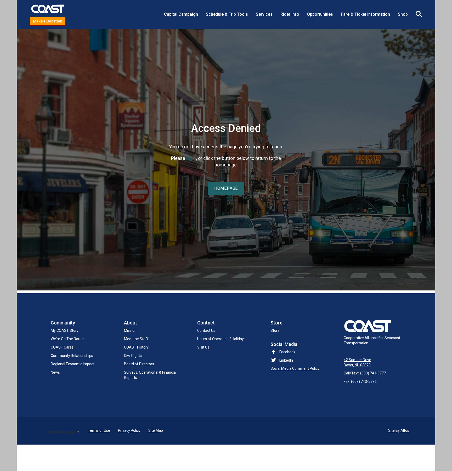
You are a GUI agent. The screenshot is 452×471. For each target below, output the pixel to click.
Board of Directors (139, 364)
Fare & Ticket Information (365, 14)
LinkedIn (286, 360)
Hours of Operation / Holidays (221, 339)
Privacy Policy (129, 430)
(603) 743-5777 (373, 373)
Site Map (155, 430)
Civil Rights (133, 356)
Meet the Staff (136, 339)
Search (417, 14)
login (191, 158)
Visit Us (203, 347)
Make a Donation (47, 21)
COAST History (136, 347)
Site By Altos (398, 430)
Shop (403, 14)
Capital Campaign (181, 14)
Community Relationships (72, 356)
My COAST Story (64, 330)
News (55, 372)
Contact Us (206, 330)
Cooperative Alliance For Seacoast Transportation (372, 340)
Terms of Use (99, 430)
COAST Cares (62, 347)
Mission (130, 330)
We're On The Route (67, 339)
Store (275, 330)
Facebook (287, 352)
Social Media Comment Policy (294, 368)
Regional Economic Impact (72, 364)
